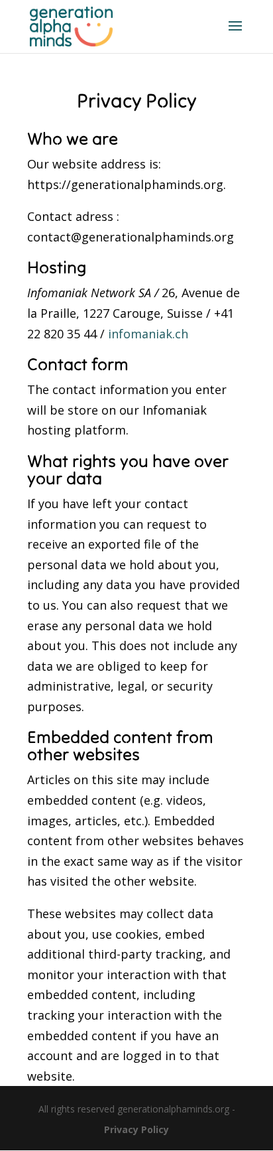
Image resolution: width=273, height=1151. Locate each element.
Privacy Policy (136, 1129)
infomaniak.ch (148, 334)
